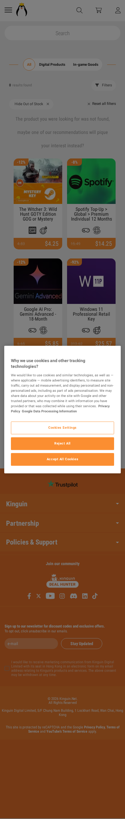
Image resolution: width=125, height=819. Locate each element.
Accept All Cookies (62, 459)
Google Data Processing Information (49, 411)
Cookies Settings (62, 427)
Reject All (62, 443)
